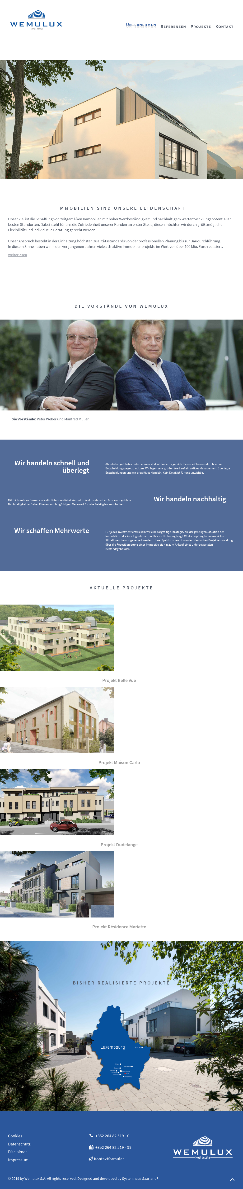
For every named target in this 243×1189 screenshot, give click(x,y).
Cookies (15, 1136)
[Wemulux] (36, 19)
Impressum (18, 1159)
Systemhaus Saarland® (140, 1178)
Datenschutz (19, 1144)
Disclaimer (17, 1151)
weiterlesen (17, 254)
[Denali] (203, 1147)
